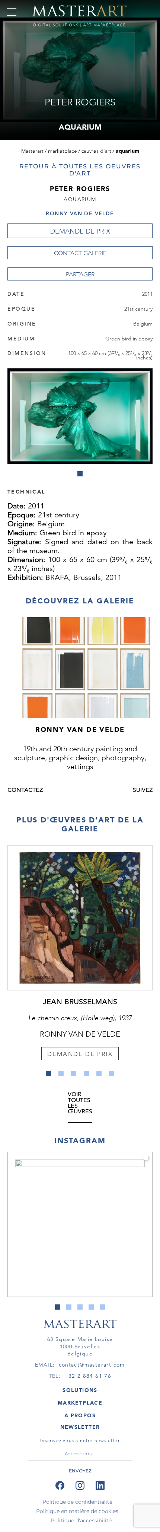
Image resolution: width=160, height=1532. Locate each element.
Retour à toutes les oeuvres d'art (80, 170)
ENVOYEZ (80, 1471)
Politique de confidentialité (77, 1501)
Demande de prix (80, 231)
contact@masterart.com (92, 1364)
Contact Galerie (80, 253)
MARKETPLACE (80, 1402)
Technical (26, 491)
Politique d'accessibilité (81, 1520)
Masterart (32, 151)
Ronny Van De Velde (80, 213)
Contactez (25, 790)
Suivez (143, 790)
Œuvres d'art (96, 151)
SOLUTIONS (80, 1390)
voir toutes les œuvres (80, 1103)
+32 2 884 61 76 (87, 1376)
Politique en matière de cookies (77, 1511)
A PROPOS (80, 1415)
